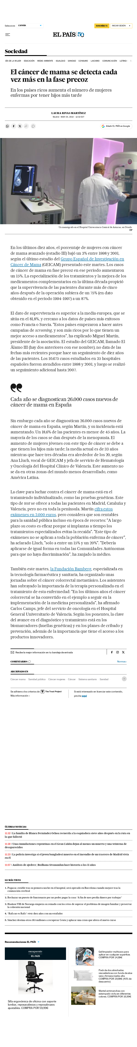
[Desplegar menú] (8, 35)
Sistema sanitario (87, 679)
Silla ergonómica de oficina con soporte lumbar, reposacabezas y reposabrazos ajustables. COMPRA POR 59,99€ (32, 1004)
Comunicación (109, 61)
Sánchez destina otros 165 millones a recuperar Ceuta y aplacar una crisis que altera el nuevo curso (61, 920)
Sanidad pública (36, 679)
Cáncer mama (18, 679)
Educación (29, 61)
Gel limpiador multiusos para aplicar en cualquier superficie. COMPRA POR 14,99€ (114, 954)
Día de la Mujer (13, 61)
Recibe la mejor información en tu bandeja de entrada (44, 652)
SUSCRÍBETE (102, 26)
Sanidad (72, 61)
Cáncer (72, 679)
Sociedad (16, 51)
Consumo (83, 61)
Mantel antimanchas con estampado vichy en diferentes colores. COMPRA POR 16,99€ (115, 993)
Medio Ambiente (45, 61)
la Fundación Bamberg (70, 568)
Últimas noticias (16, 826)
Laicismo (95, 61)
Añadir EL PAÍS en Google (118, 126)
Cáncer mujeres (56, 679)
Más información (19, 695)
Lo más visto (13, 880)
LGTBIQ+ (124, 61)
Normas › (122, 661)
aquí (84, 695)
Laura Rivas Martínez (68, 113)
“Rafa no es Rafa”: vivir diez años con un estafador (35, 913)
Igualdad (60, 61)
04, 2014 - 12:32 (72, 117)
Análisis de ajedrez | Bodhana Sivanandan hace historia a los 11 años (54, 865)
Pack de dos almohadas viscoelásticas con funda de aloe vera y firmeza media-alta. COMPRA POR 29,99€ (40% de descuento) (115, 976)
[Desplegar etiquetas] (124, 678)
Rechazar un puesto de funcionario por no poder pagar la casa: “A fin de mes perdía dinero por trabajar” (64, 897)
